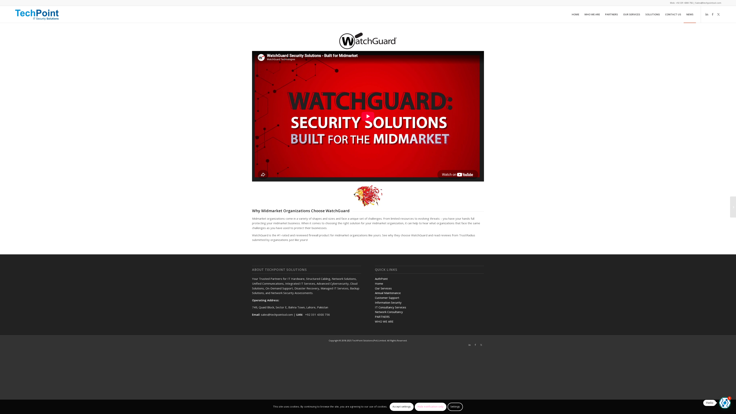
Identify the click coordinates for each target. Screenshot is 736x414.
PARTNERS (382, 317)
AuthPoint (381, 279)
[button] (725, 403)
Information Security (388, 302)
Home (379, 283)
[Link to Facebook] (712, 14)
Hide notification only (430, 406)
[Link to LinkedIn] (707, 14)
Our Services (383, 288)
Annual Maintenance (388, 293)
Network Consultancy (389, 312)
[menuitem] (575, 14)
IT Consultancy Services (390, 307)
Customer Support (387, 298)
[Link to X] (718, 14)
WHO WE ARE (384, 321)
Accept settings (402, 406)
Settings (455, 406)
